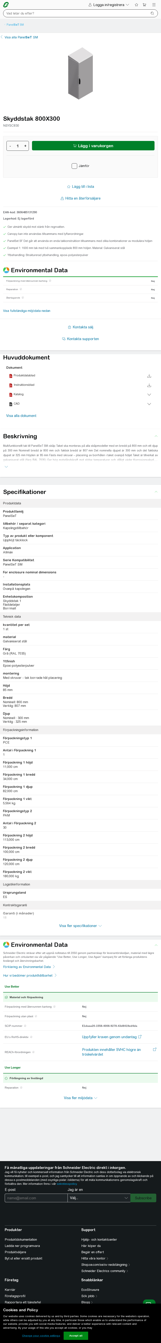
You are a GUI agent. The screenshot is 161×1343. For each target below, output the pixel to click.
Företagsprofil (15, 1296)
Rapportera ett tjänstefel (23, 1302)
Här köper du (91, 1246)
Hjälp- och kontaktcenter (99, 1239)
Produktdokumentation (21, 1239)
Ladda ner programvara (22, 1246)
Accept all (75, 1335)
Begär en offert (92, 1252)
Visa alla (21, 37)
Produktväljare (15, 1252)
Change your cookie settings (41, 1335)
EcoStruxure (90, 1290)
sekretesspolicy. (67, 1183)
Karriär (10, 1290)
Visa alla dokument (21, 416)
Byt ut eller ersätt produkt (23, 1258)
